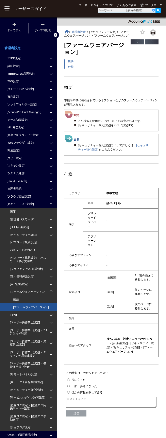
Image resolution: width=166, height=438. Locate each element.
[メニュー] (7, 8)
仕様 (71, 66)
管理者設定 (79, 31)
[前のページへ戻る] (137, 43)
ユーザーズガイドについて (96, 5)
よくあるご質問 (126, 5)
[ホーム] (66, 32)
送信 (76, 413)
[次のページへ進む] (152, 43)
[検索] (158, 10)
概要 (71, 61)
